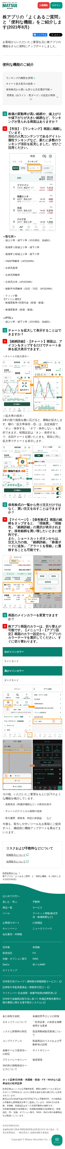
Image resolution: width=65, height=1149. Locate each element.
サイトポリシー (41, 1050)
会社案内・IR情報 (12, 934)
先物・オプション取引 (15, 958)
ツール (6, 913)
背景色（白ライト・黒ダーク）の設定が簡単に (31, 97)
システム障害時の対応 (15, 1031)
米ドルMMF (39, 964)
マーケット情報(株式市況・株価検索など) (45, 915)
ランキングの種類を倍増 (19, 78)
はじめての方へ (11, 896)
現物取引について (16, 855)
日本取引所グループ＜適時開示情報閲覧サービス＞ (30, 981)
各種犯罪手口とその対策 (46, 1016)
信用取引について (16, 861)
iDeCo (6, 964)
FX (34, 953)
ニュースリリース (42, 928)
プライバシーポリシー (15, 1059)
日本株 (6, 947)
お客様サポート (11, 922)
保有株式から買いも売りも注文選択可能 (28, 89)
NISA (35, 958)
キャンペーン (10, 928)
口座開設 (44, 5)
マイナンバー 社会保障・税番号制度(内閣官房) (28, 993)
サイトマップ (10, 970)
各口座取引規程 (11, 1016)
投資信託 (7, 953)
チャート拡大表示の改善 (19, 83)
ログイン (56, 5)
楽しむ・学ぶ (10, 901)
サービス (37, 907)
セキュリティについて (15, 1022)
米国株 (36, 947)
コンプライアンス (12, 1040)
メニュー (57, 1142)
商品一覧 (7, 907)
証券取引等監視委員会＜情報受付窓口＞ (24, 987)
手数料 (36, 901)
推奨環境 (37, 1059)
